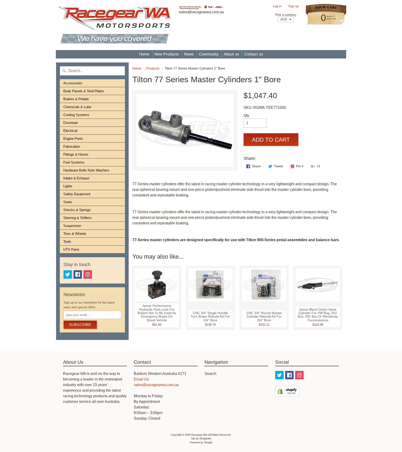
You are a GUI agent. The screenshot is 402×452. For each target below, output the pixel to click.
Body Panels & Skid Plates (83, 91)
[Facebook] (78, 274)
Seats (67, 202)
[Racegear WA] (114, 25)
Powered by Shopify (201, 442)
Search (210, 374)
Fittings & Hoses (75, 154)
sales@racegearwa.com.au (156, 385)
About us (231, 54)
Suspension (72, 226)
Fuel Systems (73, 162)
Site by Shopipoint (201, 438)
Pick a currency (285, 15)
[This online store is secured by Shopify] (287, 393)
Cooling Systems (76, 115)
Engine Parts (73, 138)
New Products (166, 54)
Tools (67, 241)
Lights (67, 186)
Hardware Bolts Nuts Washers (86, 170)
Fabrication (71, 146)
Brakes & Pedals (76, 99)
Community (209, 54)
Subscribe (80, 325)
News (189, 54)
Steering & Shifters (77, 218)
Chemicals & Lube (77, 107)
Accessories (72, 83)
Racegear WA (199, 434)
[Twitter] (68, 274)
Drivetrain (70, 123)
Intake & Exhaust (76, 178)
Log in (277, 6)
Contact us (253, 54)
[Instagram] (88, 274)
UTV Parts (71, 249)
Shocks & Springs (77, 210)
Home (144, 54)
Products (152, 68)
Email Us (141, 379)
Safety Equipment (76, 194)
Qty (246, 115)
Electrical (70, 131)
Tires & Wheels (74, 234)
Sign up (293, 6)
